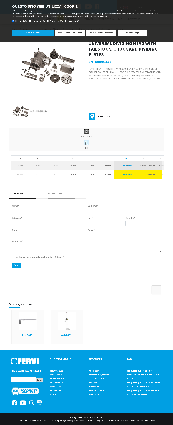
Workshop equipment (100, 374)
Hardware (94, 386)
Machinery (94, 370)
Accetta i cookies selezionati (70, 32)
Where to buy (105, 116)
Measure (93, 382)
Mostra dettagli (132, 32)
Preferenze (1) (38, 21)
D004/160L (127, 174)
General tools (96, 390)
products (95, 359)
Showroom (55, 390)
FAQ (129, 359)
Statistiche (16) (56, 21)
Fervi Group (56, 374)
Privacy (73, 417)
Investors (55, 386)
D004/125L (127, 165)
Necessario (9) (21, 21)
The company (56, 370)
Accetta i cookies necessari (101, 32)
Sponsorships (57, 378)
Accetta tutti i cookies (33, 32)
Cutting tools (96, 378)
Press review (56, 382)
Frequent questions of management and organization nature (143, 374)
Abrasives (94, 394)
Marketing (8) (73, 21)
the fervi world (60, 359)
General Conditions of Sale (90, 417)
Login (53, 394)
